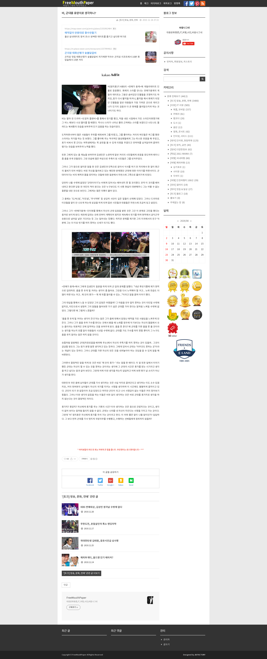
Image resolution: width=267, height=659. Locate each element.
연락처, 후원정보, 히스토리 (179, 62)
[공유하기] (71, 459)
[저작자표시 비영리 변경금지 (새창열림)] (93, 459)
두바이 (178, 176)
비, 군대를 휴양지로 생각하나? (79, 13)
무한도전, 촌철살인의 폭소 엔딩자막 (98, 524)
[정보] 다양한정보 (181, 149)
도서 (177, 123)
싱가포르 (179, 167)
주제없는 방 (177, 202)
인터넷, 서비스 (183, 136)
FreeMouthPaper (76, 597)
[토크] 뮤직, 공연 (180, 145)
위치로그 (167, 3)
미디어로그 (156, 3)
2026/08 (184, 221)
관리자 (166, 639)
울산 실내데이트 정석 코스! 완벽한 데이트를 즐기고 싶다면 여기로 (95, 36)
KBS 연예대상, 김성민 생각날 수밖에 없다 (101, 507)
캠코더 (178, 118)
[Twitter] (191, 3)
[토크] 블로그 (179, 194)
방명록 (177, 3)
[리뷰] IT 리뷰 (180, 105)
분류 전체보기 (177, 96)
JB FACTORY (200, 655)
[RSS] (202, 3)
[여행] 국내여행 (180, 158)
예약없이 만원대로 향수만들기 (81, 32)
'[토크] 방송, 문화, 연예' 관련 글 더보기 (81, 573)
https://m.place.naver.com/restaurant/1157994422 (88, 49)
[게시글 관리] (75, 459)
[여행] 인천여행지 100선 (184, 180)
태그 (146, 3)
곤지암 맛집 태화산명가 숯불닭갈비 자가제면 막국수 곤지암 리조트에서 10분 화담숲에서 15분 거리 (102, 58)
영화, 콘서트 (181, 132)
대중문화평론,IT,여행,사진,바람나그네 (81, 602)
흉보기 (175, 198)
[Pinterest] (197, 3)
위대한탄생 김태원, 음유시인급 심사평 (100, 540)
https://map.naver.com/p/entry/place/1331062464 (88, 29)
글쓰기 (166, 644)
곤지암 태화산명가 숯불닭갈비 (81, 53)
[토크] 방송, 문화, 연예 (128, 20)
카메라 (178, 114)
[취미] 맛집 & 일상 (181, 189)
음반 (177, 127)
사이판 (178, 171)
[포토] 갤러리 (179, 185)
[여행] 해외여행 (180, 163)
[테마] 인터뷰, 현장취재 (184, 140)
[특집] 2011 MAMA (181, 154)
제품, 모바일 (182, 109)
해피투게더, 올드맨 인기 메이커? (97, 557)
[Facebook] (186, 3)
